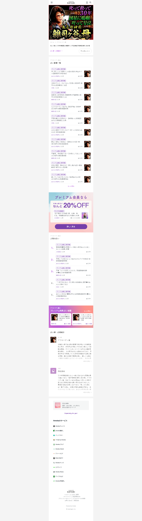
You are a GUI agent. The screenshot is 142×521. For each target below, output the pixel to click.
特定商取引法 (76, 496)
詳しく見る (71, 226)
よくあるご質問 (74, 494)
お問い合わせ (68, 500)
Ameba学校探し (60, 481)
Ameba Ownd (60, 449)
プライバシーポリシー (65, 498)
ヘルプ (66, 494)
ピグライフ (59, 467)
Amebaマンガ (60, 462)
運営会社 (76, 500)
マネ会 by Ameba (61, 440)
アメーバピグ (59, 453)
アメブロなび (59, 476)
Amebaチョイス (60, 426)
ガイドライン (67, 496)
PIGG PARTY (59, 458)
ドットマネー (59, 435)
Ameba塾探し (60, 430)
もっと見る (71, 186)
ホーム (52, 42)
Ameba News (60, 472)
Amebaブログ (60, 444)
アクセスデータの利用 (79, 498)
